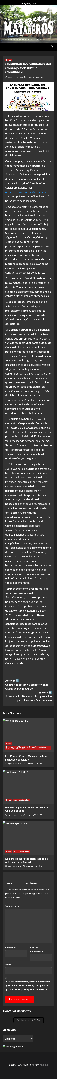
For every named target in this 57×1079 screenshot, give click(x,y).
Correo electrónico (37, 949)
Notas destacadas (21, 800)
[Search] (52, 46)
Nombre (10, 947)
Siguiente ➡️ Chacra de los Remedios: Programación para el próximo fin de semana (29, 696)
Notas (8, 60)
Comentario (13, 905)
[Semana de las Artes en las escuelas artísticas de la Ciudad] (28, 838)
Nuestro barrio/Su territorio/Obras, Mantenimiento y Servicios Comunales (27, 748)
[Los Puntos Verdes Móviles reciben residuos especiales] (28, 735)
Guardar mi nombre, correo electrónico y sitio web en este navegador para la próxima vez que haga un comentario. (28, 985)
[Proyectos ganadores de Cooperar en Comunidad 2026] (28, 787)
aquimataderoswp (15, 77)
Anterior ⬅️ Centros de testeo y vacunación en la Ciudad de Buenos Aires (26, 684)
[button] (6, 46)
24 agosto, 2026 (32, 815)
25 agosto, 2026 (32, 764)
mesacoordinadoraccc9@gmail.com (26, 192)
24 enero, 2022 (32, 77)
